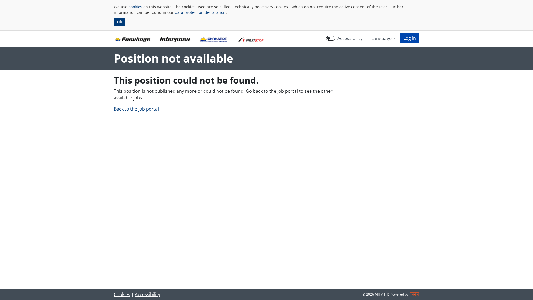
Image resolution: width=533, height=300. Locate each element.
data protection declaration (200, 12)
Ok (119, 21)
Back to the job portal (136, 109)
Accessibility (350, 38)
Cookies (122, 294)
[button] (409, 38)
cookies (135, 6)
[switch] (330, 38)
